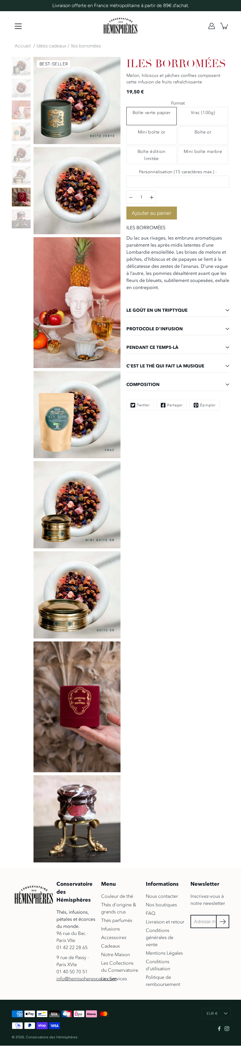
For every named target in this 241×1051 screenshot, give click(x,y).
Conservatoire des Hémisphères (52, 1037)
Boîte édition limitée (151, 155)
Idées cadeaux (51, 46)
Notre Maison (115, 954)
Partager (175, 405)
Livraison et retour (165, 922)
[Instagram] (227, 1028)
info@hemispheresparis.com (86, 978)
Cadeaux (110, 946)
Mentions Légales (164, 953)
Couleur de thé (117, 896)
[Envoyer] (222, 921)
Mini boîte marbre (203, 151)
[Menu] (18, 26)
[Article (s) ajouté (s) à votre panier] (224, 26)
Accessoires (113, 937)
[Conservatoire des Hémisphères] (121, 26)
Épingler (208, 405)
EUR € (212, 1013)
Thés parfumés (116, 920)
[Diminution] (130, 197)
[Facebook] (219, 1028)
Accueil (23, 46)
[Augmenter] (151, 197)
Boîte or (203, 132)
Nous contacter (162, 896)
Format (178, 103)
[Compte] (211, 26)
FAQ (150, 913)
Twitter (143, 405)
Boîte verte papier (152, 112)
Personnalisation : (178, 172)
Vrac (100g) (203, 112)
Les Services (114, 978)
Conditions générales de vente (159, 937)
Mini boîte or (151, 132)
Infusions (110, 929)
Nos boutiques (161, 905)
